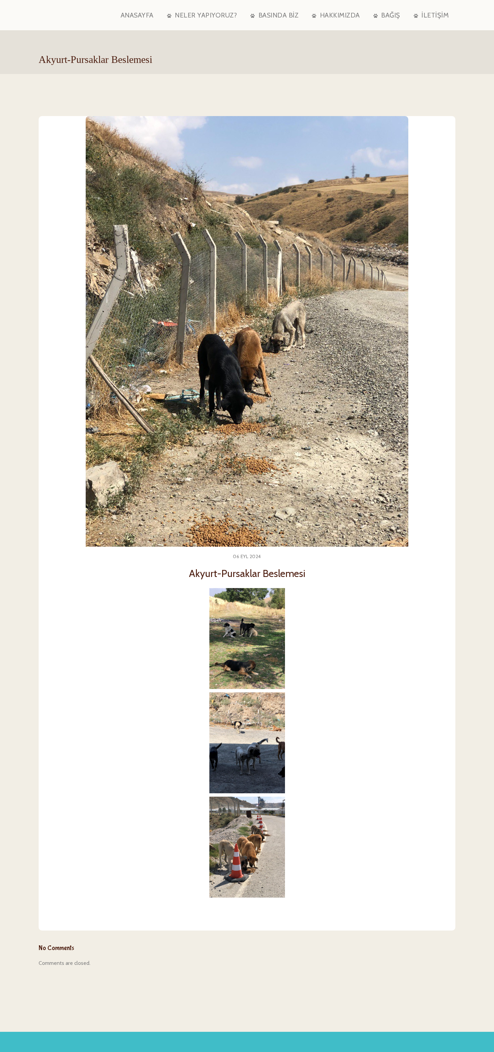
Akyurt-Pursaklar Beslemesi (247, 573)
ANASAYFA (137, 15)
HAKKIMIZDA (340, 15)
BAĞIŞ (390, 15)
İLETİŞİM (435, 15)
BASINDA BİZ (278, 15)
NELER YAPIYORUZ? (206, 15)
